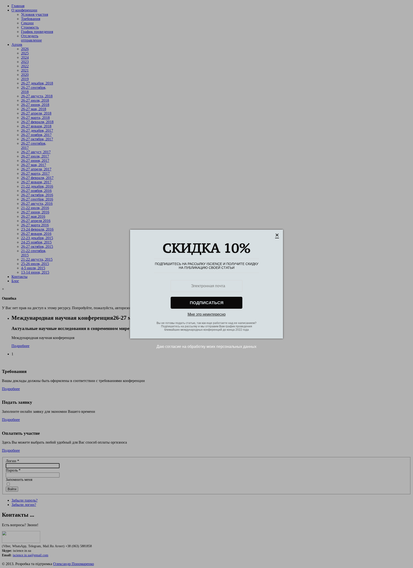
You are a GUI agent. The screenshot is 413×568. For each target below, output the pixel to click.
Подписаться (206, 302)
